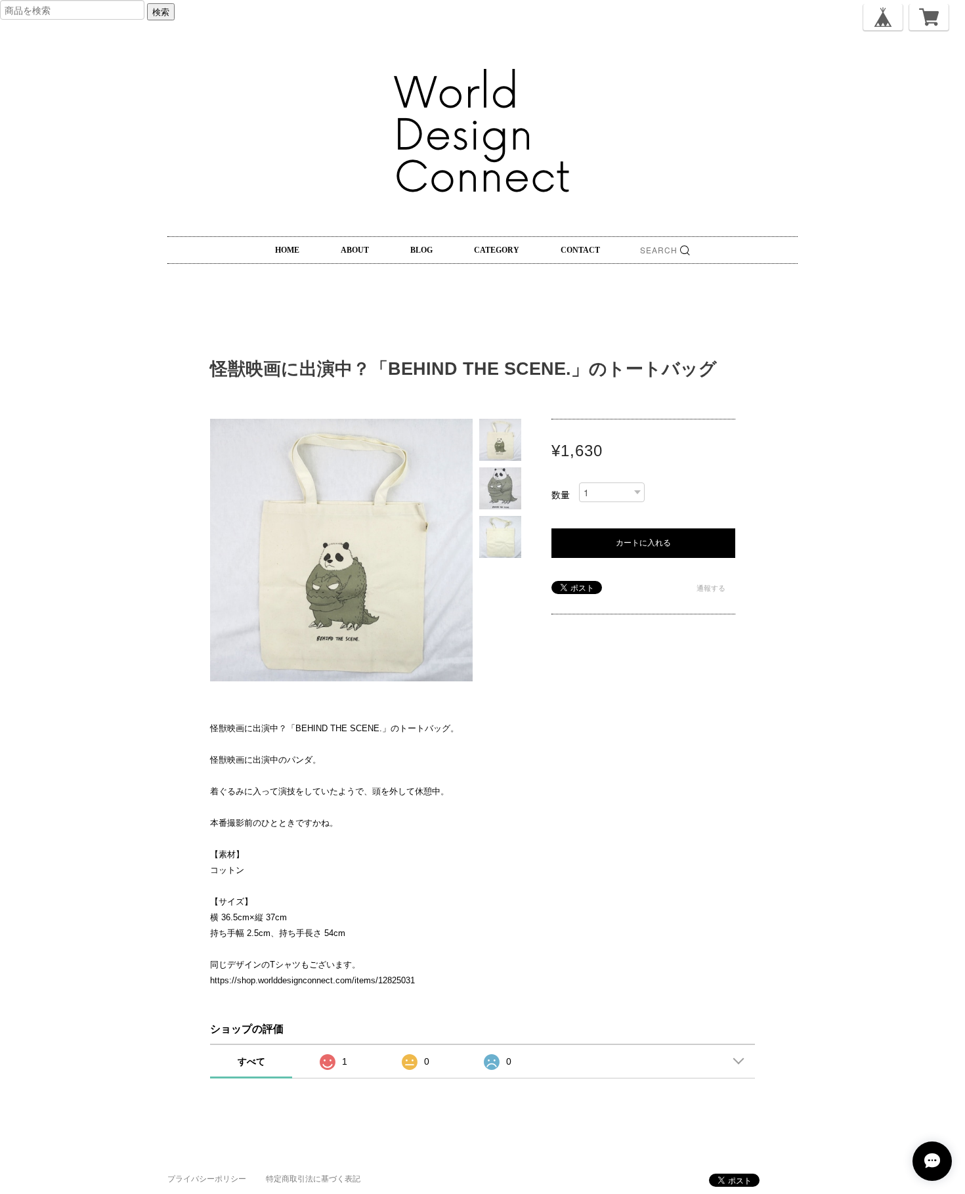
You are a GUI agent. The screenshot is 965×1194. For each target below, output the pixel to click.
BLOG (421, 250)
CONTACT (580, 250)
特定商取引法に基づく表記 (313, 1178)
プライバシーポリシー (206, 1178)
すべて (251, 1061)
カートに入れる (643, 542)
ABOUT (355, 250)
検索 (160, 11)
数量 (560, 495)
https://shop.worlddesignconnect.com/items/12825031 (312, 980)
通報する (711, 588)
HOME (287, 250)
